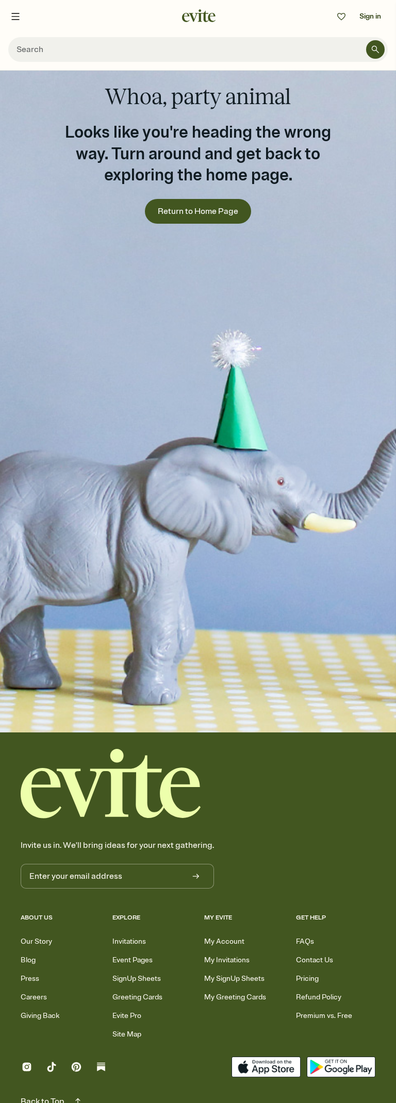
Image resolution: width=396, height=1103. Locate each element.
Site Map (126, 1034)
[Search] (375, 49)
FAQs (305, 941)
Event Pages (132, 960)
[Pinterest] (76, 1068)
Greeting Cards (137, 997)
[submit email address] (196, 876)
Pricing (307, 978)
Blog (28, 960)
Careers (34, 997)
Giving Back (40, 1015)
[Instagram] (27, 1068)
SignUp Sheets (136, 978)
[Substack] (101, 1068)
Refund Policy (318, 997)
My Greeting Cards (235, 997)
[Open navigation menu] (15, 16)
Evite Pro (126, 1015)
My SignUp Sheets (234, 978)
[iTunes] (266, 1068)
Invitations (129, 941)
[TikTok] (51, 1068)
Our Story (36, 941)
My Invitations (227, 960)
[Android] (341, 1068)
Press (30, 978)
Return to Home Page (198, 211)
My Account (224, 941)
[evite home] (111, 783)
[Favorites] (341, 16)
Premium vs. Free (324, 1015)
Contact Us (314, 960)
